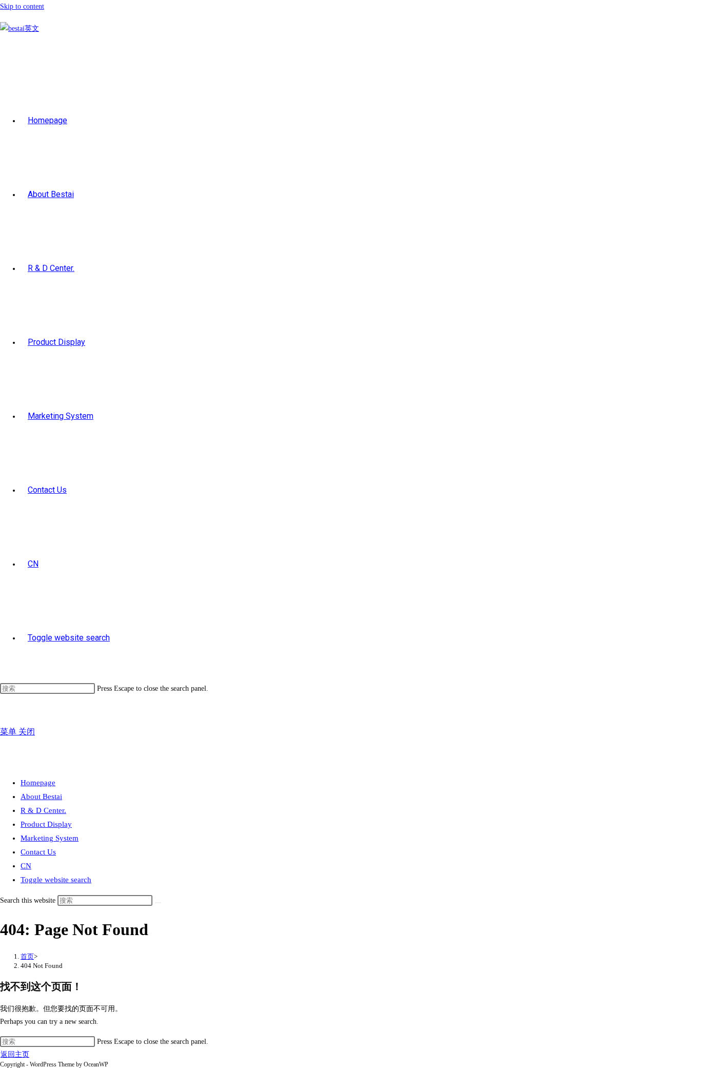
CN (26, 866)
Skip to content (22, 6)
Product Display (46, 824)
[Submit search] (158, 903)
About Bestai (41, 796)
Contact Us (38, 852)
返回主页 (15, 1054)
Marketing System (50, 838)
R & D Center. (43, 810)
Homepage (38, 783)
